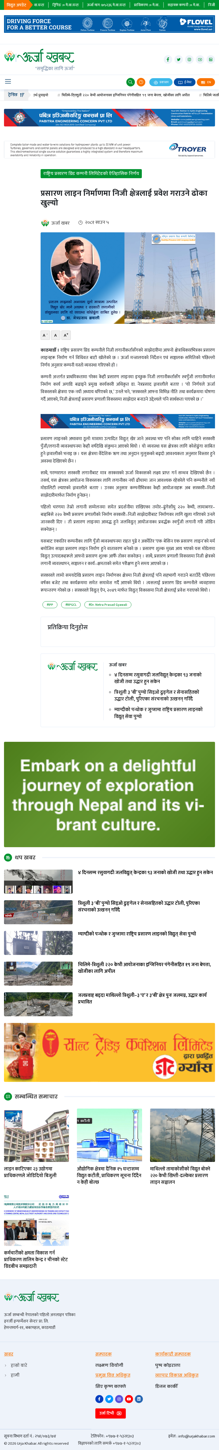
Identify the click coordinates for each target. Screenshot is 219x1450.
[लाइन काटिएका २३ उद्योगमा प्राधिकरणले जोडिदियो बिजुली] (36, 1134)
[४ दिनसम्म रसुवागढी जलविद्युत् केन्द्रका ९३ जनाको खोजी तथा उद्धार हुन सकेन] (38, 881)
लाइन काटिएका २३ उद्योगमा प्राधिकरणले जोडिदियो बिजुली (31, 1172)
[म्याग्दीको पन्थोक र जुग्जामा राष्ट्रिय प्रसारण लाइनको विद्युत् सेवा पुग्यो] (38, 942)
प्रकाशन (164, 82)
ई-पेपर (187, 82)
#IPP (50, 604)
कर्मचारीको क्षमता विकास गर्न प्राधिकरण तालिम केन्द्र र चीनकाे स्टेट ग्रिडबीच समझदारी (36, 1260)
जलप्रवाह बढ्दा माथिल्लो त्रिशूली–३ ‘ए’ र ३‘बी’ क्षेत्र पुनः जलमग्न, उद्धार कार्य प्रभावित (142, 999)
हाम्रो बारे (19, 1365)
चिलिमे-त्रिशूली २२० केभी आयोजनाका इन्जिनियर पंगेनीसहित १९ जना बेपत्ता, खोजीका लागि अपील (99, 95)
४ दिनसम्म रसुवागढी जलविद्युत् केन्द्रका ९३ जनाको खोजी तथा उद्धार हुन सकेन (158, 678)
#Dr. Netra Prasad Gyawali (108, 604)
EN (208, 82)
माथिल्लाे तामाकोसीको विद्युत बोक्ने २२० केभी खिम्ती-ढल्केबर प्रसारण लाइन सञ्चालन (180, 1176)
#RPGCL (70, 604)
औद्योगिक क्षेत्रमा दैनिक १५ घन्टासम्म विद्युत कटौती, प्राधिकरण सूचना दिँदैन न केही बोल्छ (109, 1176)
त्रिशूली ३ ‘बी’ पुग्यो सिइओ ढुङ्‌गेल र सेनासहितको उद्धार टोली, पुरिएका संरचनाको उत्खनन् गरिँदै (156, 696)
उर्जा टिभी (107, 1413)
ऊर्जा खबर (60, 223)
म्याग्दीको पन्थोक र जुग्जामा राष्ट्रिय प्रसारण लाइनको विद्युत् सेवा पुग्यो (158, 713)
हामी (15, 1375)
